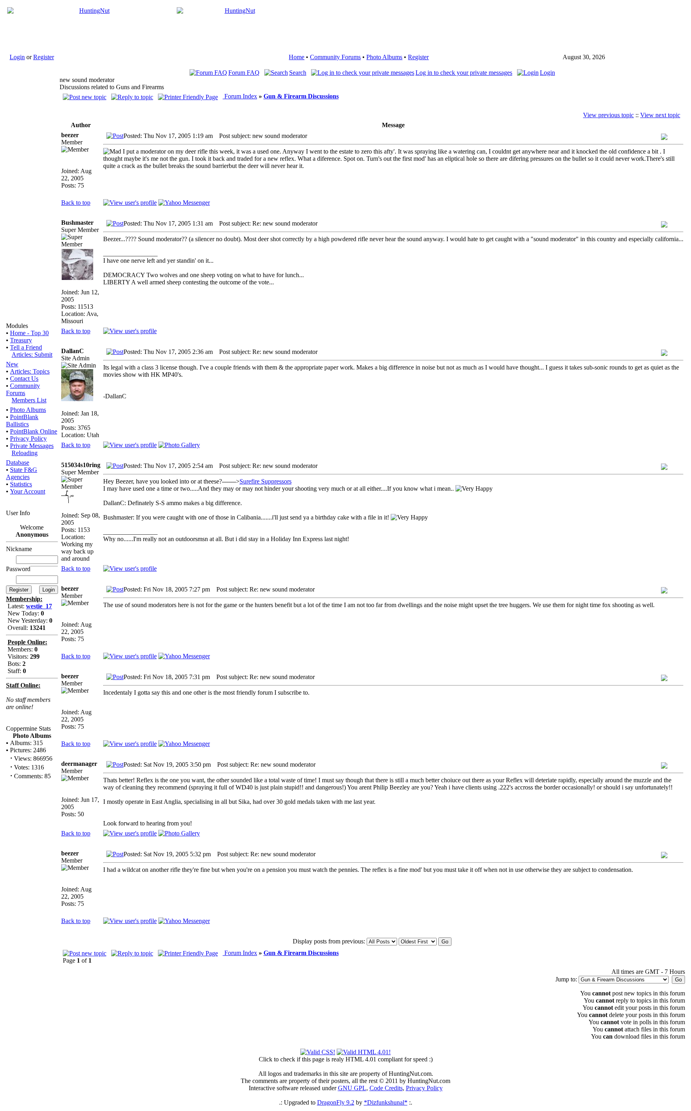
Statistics (21, 484)
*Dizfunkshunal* (385, 1102)
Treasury (21, 340)
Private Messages (32, 445)
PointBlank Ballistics (22, 421)
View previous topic (608, 115)
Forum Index (240, 96)
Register (43, 57)
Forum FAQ (244, 72)
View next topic (660, 115)
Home (296, 57)
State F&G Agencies (21, 473)
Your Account (27, 491)
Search (297, 72)
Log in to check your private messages (463, 72)
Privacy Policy (28, 438)
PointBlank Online (33, 431)
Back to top (75, 202)
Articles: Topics (30, 371)
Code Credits (386, 1088)
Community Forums (335, 57)
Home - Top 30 (29, 333)
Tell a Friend (26, 347)
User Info (18, 513)
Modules (17, 325)
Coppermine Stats (28, 728)
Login (17, 57)
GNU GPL (352, 1088)
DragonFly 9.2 (335, 1102)
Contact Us (24, 378)
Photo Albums (384, 57)
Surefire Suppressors (266, 481)
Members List (29, 400)
